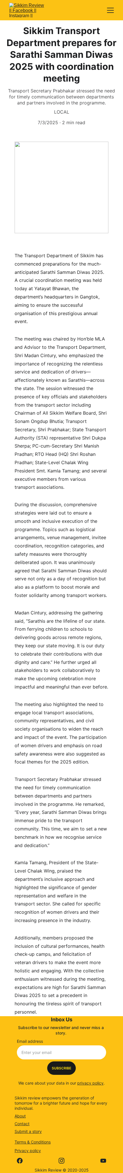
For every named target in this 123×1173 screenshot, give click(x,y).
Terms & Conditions (33, 1142)
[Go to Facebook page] (22, 1161)
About (20, 1115)
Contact (22, 1123)
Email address (30, 1041)
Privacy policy (28, 1150)
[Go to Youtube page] (103, 1161)
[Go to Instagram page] (64, 1161)
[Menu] (110, 10)
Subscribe (61, 1068)
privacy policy (90, 1083)
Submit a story (28, 1131)
